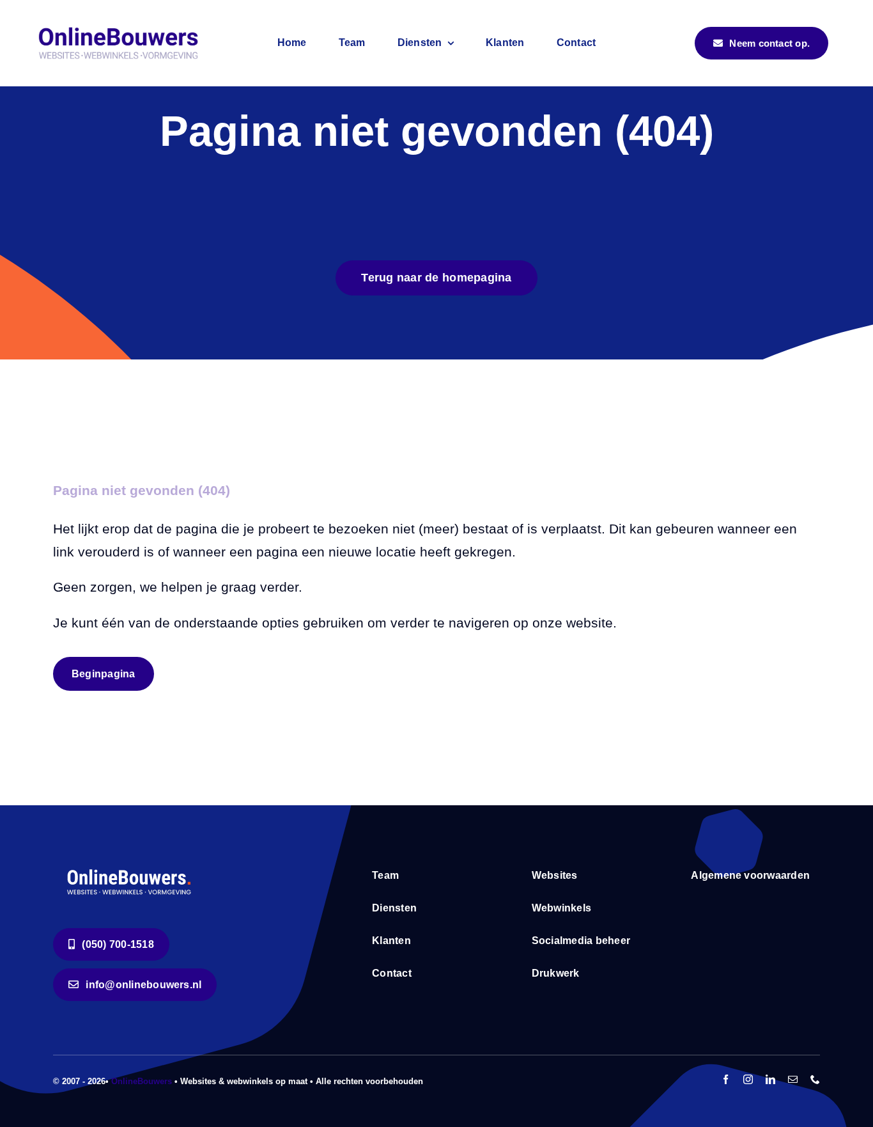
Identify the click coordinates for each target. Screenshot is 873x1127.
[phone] (815, 1079)
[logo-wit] (130, 868)
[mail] (793, 1079)
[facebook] (725, 1079)
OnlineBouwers (141, 1081)
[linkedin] (770, 1079)
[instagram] (748, 1079)
